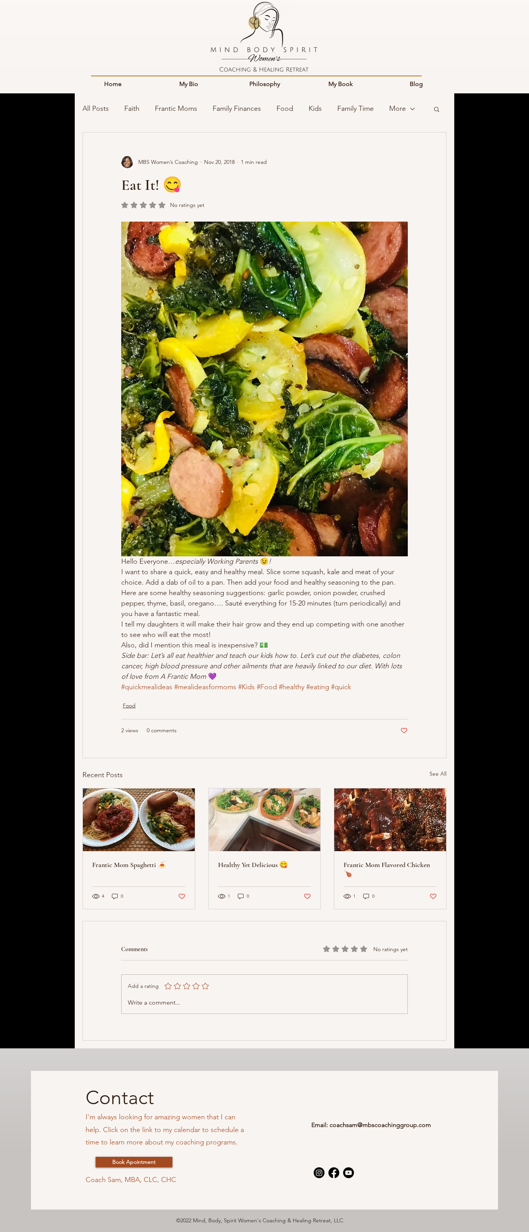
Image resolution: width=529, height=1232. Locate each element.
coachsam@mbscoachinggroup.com (380, 1125)
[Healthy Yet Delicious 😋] (265, 819)
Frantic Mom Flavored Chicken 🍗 (387, 869)
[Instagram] (319, 1172)
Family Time (355, 108)
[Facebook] (333, 1172)
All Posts (95, 108)
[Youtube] (348, 1172)
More (397, 108)
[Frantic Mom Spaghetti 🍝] (139, 819)
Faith (131, 108)
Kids (315, 108)
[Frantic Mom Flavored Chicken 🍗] (390, 819)
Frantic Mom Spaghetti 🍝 (129, 864)
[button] (436, 109)
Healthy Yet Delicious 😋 (253, 864)
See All (438, 773)
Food (285, 108)
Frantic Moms (176, 108)
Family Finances (237, 108)
